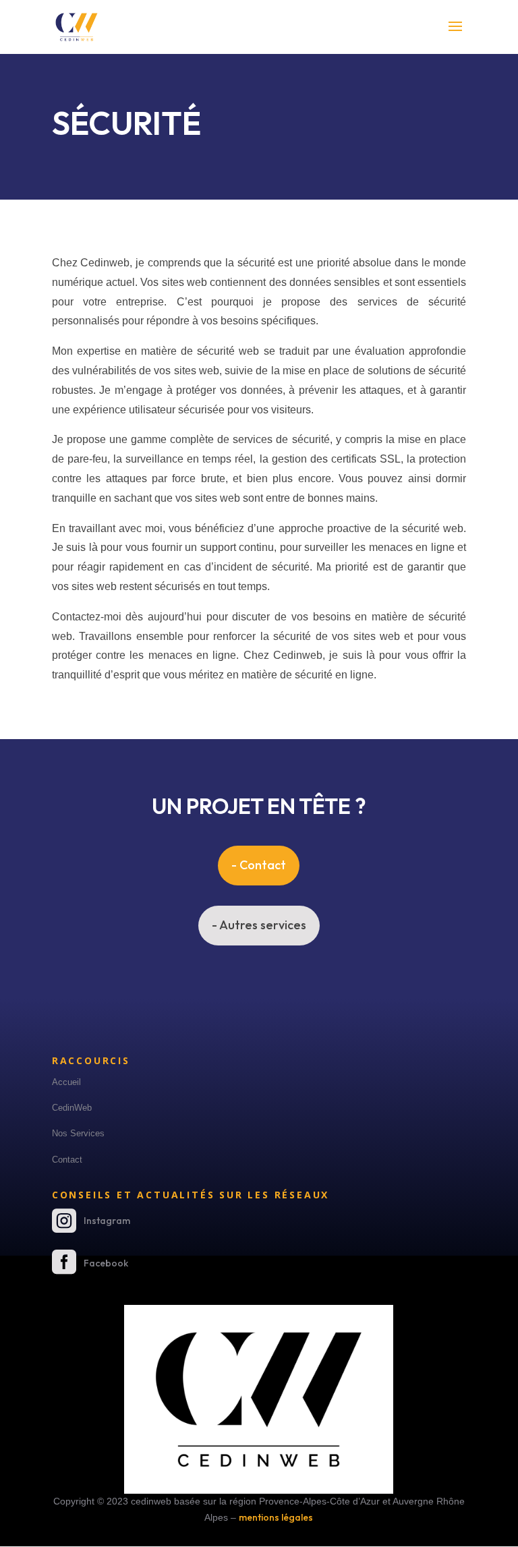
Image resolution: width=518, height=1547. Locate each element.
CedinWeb (72, 1108)
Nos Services (78, 1133)
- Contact (258, 865)
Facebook (106, 1263)
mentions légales (276, 1517)
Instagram (107, 1221)
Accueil (66, 1082)
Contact (67, 1160)
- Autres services (259, 925)
